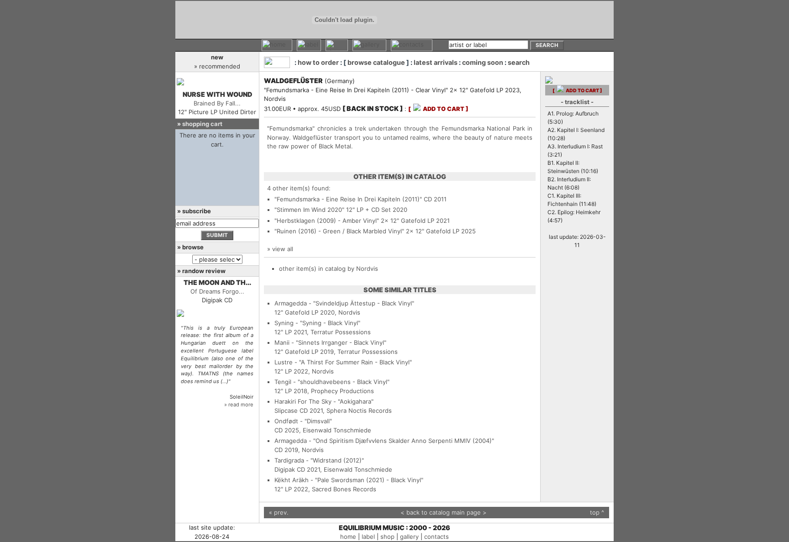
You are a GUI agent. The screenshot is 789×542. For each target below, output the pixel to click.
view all (282, 249)
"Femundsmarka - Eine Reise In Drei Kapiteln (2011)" (348, 199)
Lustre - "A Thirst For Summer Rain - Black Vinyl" (343, 362)
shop (387, 536)
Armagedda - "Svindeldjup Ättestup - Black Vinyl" (344, 303)
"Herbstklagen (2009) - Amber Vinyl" (326, 220)
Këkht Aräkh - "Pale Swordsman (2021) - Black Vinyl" (348, 480)
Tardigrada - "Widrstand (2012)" (319, 460)
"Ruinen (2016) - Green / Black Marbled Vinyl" (339, 231)
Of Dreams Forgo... (217, 291)
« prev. (279, 512)
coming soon (482, 62)
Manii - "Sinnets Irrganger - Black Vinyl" (330, 342)
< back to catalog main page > (443, 512)
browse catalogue (376, 62)
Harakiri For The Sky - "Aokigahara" (323, 401)
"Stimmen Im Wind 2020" (309, 209)
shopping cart (202, 123)
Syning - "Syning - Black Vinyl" (317, 322)
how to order (318, 62)
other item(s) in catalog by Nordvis (328, 268)
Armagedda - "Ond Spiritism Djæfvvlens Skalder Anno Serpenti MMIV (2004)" (384, 440)
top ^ (597, 512)
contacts (436, 536)
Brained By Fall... (217, 103)
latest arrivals (436, 62)
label (368, 536)
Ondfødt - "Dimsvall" (303, 421)
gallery (409, 536)
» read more (238, 404)
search (519, 62)
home (348, 536)
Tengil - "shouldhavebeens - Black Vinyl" (331, 381)
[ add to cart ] (438, 108)
